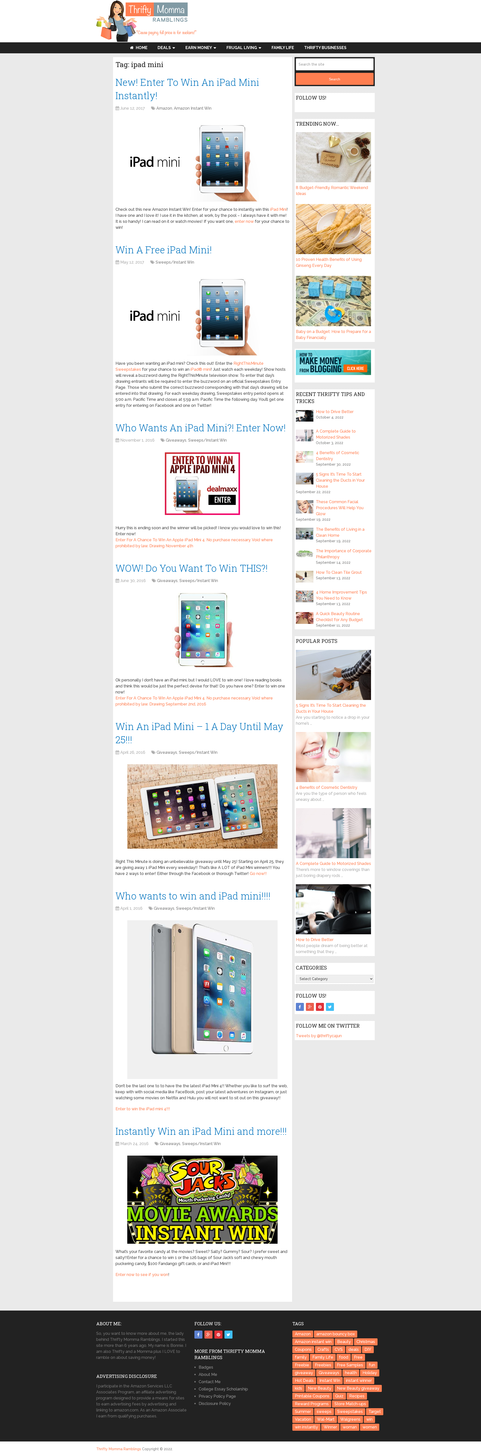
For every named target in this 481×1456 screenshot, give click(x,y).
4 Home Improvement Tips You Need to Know (341, 595)
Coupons (303, 1349)
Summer (303, 1411)
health (351, 1372)
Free (358, 1357)
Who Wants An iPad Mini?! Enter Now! (200, 427)
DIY (368, 1349)
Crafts (323, 1349)
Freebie (302, 1365)
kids (298, 1388)
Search (334, 79)
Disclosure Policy (215, 1403)
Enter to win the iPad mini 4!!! (142, 1109)
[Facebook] (300, 1007)
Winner (330, 1427)
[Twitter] (330, 1007)
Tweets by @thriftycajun (319, 1035)
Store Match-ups (350, 1403)
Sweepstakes (350, 1411)
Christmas (365, 1341)
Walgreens (350, 1419)
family (301, 1357)
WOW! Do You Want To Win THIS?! (191, 568)
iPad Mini (278, 209)
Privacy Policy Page (217, 1396)
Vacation (303, 1419)
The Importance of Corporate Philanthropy (344, 554)
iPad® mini (200, 369)
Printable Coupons (312, 1396)
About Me (208, 1374)
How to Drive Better (334, 411)
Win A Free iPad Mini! (163, 249)
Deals (164, 47)
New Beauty (319, 1388)
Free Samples (350, 1365)
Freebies (323, 1365)
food (343, 1357)
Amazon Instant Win (192, 108)
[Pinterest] (320, 1007)
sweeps (324, 1411)
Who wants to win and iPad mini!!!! (193, 895)
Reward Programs (312, 1403)
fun (372, 1365)
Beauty (344, 1341)
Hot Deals (304, 1380)
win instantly (306, 1427)
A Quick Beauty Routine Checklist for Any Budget (339, 616)
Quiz (339, 1396)
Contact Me (210, 1381)
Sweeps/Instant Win (175, 262)
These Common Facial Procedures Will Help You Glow (340, 507)
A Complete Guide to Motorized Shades (336, 434)
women (370, 1427)
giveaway (304, 1372)
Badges (206, 1367)
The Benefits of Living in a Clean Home (340, 532)
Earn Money (198, 47)
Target (375, 1411)
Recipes (357, 1396)
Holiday (370, 1372)
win (369, 1419)
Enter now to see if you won (141, 1274)
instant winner (359, 1380)
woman (350, 1427)
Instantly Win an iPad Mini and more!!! (201, 1131)
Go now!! (258, 873)
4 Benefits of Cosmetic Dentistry (337, 455)
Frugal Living (241, 47)
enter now (244, 221)
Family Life (283, 47)
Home (141, 47)
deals (353, 1349)
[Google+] (310, 1007)
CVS (339, 1349)
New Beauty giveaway (358, 1388)
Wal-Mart (325, 1419)
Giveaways (176, 440)
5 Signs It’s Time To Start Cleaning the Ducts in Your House (340, 480)
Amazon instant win (313, 1341)
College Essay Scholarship (223, 1389)
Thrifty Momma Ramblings (118, 1449)
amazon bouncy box (335, 1334)
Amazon (164, 108)
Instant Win (329, 1380)
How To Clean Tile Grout (339, 572)
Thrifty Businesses (325, 47)
